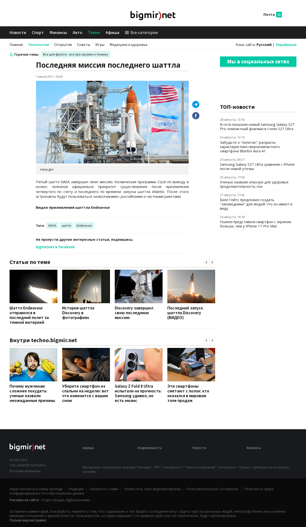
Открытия (63, 44)
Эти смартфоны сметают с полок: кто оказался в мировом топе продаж (188, 393)
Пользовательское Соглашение (212, 489)
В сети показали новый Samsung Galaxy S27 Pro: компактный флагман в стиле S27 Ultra (257, 126)
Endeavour (84, 225)
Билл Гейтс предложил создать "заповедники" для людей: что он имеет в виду (256, 204)
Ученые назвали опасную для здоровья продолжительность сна (254, 184)
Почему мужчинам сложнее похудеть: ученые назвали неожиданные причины (32, 393)
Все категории (144, 32)
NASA (52, 225)
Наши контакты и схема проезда (36, 489)
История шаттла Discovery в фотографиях (78, 312)
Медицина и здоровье (129, 44)
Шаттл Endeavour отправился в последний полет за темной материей (29, 315)
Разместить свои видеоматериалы (152, 489)
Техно (94, 32)
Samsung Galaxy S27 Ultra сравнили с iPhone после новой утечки (257, 166)
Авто (77, 32)
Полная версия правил (28, 520)
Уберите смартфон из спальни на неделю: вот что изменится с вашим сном (85, 393)
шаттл (66, 225)
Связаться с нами (103, 489)
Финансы (58, 32)
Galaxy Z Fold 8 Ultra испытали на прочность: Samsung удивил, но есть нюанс (138, 393)
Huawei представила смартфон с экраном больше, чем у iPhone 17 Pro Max (255, 223)
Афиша (112, 32)
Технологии (38, 44)
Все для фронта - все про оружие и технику (75, 54)
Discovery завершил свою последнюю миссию (134, 312)
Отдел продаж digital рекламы (65, 500)
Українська (286, 44)
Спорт (38, 32)
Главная (16, 44)
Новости (18, 32)
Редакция (76, 489)
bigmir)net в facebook (55, 247)
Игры (99, 44)
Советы (83, 44)
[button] (206, 262)
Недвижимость (149, 447)
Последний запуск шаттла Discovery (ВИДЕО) (185, 312)
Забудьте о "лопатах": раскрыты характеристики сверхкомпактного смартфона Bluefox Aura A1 (250, 146)
